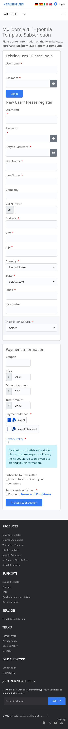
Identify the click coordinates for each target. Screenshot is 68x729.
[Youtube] (55, 723)
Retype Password (18, 147)
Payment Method (19, 414)
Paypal (21, 420)
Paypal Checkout (27, 429)
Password (13, 78)
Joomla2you (8, 672)
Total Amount (14, 400)
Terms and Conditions (36, 494)
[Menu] (63, 14)
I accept (30, 494)
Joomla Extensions (12, 555)
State (10, 275)
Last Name (14, 175)
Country (12, 261)
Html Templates (10, 549)
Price (9, 371)
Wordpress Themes (12, 544)
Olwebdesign (9, 667)
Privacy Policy (14, 439)
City (10, 232)
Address (12, 218)
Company (12, 190)
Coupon (11, 357)
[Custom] (61, 723)
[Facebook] (44, 723)
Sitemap (61, 719)
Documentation (10, 602)
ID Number (13, 304)
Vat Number (14, 204)
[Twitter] (50, 723)
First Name (14, 161)
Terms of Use (9, 635)
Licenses (6, 650)
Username (14, 63)
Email (11, 290)
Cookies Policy (10, 645)
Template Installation (13, 618)
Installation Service (20, 322)
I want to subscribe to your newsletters (25, 481)
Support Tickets (10, 581)
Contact (6, 586)
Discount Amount (17, 385)
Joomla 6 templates (12, 539)
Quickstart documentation (16, 597)
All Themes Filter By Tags (15, 560)
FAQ (4, 591)
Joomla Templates (11, 534)
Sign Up (56, 701)
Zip (9, 247)
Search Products (11, 564)
